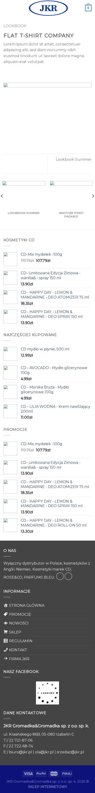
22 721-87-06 (21, 740)
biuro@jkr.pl (20, 752)
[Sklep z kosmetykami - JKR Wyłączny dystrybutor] (47, 8)
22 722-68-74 (21, 746)
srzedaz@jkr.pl (70, 752)
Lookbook (14, 26)
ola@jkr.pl (44, 752)
